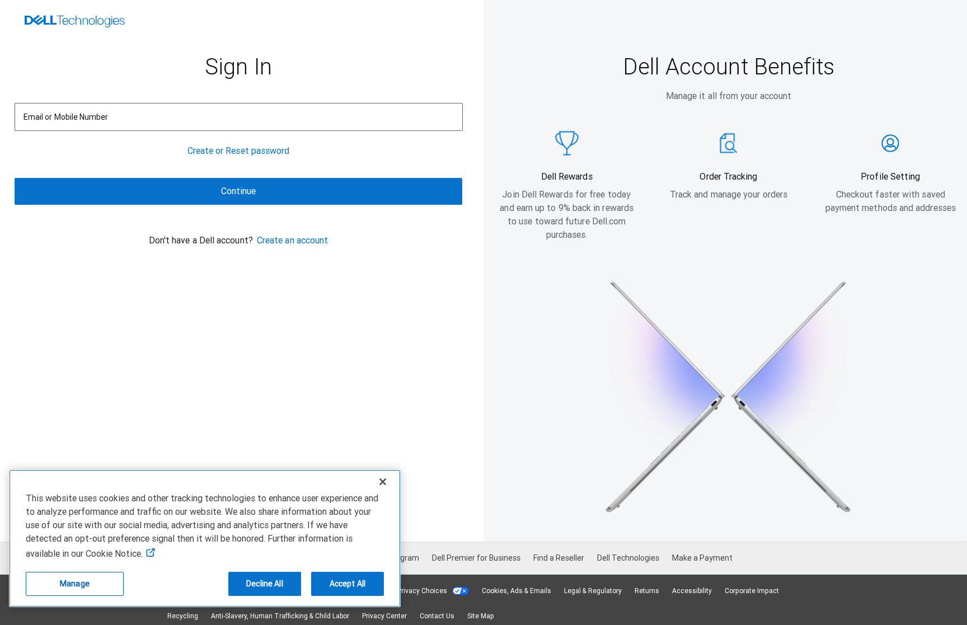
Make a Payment (702, 557)
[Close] (382, 481)
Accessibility (692, 591)
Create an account (292, 240)
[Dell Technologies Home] (74, 22)
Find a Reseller (558, 557)
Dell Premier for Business (476, 557)
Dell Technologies (628, 557)
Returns (647, 591)
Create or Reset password (238, 150)
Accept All (347, 583)
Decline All (264, 583)
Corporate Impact (752, 591)
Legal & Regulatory (593, 591)
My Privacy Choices (418, 591)
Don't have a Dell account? (201, 240)
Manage (75, 583)
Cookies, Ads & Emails (516, 591)
